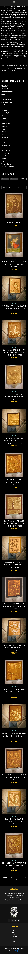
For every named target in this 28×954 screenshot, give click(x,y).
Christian (3, 121)
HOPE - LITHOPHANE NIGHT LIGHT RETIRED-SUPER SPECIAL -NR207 (14, 606)
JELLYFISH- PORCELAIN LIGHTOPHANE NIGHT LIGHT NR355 (14, 821)
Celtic (2, 115)
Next (24, 879)
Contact (15, 936)
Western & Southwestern (7, 167)
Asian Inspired (4, 105)
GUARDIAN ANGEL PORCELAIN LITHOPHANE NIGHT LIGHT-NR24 (14, 308)
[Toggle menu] (2, 3)
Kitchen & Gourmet (6, 142)
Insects (3, 134)
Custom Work (14, 938)
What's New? (4, 86)
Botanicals (4, 110)
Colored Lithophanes (6, 124)
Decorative (4, 126)
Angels (3, 94)
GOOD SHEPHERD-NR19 (14, 222)
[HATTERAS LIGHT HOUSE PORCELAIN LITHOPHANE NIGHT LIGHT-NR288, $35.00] (14, 506)
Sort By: (5, 187)
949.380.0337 (20, 895)
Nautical (3, 156)
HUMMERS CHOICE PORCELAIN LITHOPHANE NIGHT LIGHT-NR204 (14, 735)
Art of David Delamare (6, 99)
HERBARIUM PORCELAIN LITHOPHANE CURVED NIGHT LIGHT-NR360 (14, 564)
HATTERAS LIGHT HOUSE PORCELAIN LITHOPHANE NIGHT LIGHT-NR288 (14, 523)
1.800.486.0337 (11, 895)
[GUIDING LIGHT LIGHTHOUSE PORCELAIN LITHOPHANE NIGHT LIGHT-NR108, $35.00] (14, 332)
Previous (5, 877)
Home (14, 930)
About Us (14, 932)
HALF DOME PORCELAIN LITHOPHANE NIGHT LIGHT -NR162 (14, 396)
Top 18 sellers (4, 89)
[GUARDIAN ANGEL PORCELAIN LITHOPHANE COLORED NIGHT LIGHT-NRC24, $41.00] (14, 244)
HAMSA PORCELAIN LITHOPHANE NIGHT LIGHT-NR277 (14, 482)
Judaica (3, 140)
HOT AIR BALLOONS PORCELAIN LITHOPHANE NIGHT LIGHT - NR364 (14, 647)
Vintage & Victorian (6, 164)
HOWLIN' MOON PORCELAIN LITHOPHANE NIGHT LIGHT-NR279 (14, 691)
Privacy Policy (14, 940)
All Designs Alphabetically (7, 91)
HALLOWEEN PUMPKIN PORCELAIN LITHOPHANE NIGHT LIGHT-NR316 (14, 440)
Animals (3, 97)
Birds (2, 107)
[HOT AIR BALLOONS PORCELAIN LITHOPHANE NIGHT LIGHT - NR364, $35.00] (14, 630)
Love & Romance (5, 145)
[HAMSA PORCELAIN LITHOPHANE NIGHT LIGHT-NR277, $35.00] (14, 465)
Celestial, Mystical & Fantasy (8, 113)
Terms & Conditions (14, 941)
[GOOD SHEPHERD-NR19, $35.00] (14, 205)
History (15, 934)
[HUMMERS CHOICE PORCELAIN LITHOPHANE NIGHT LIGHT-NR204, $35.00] (14, 716)
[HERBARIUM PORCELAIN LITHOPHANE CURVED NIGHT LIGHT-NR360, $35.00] (14, 548)
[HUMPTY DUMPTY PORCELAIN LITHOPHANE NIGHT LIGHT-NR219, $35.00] (14, 760)
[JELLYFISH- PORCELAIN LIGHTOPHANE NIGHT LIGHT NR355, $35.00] (14, 801)
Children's (3, 118)
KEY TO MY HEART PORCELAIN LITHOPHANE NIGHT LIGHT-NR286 (14, 865)
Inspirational (4, 137)
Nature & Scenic (5, 153)
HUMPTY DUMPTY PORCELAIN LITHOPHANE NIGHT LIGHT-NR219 (14, 777)
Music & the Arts (5, 150)
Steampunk (4, 159)
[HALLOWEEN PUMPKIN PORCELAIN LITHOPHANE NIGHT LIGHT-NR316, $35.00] (14, 421)
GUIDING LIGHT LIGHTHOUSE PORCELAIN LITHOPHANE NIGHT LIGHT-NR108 (14, 352)
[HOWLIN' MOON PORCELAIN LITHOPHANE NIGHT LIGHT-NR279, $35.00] (14, 672)
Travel (3, 161)
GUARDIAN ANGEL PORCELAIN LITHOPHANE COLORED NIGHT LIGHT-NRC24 (14, 264)
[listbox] (13, 187)
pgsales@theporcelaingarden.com (15, 900)
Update (22, 178)
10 (16, 879)
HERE (17, 70)
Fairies (3, 129)
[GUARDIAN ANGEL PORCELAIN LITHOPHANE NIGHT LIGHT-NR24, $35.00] (14, 288)
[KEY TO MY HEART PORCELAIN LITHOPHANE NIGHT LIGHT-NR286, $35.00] (14, 845)
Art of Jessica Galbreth (7, 102)
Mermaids (3, 148)
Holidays (3, 132)
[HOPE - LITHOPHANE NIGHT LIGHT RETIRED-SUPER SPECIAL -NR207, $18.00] (14, 589)
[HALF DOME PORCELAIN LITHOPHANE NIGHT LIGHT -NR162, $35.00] (14, 377)
